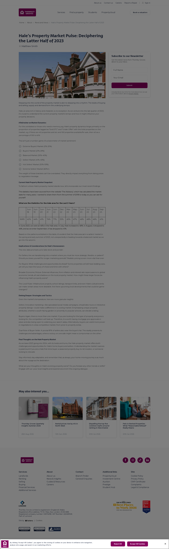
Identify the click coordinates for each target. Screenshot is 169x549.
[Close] (165, 543)
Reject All (118, 544)
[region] (84, 544)
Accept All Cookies (137, 544)
